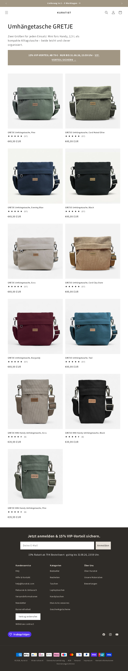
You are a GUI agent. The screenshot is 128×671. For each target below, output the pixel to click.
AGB (69, 660)
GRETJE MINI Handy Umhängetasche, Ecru (27, 433)
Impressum (88, 660)
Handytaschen (57, 596)
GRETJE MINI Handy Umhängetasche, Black (85, 433)
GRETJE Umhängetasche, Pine (21, 132)
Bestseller (55, 571)
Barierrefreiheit (23, 609)
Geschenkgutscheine (60, 609)
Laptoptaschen (57, 590)
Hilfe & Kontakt (23, 577)
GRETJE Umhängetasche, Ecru (22, 282)
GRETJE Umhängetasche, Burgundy (24, 358)
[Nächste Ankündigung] (121, 3)
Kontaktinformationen (104, 660)
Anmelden (103, 545)
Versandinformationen (26, 596)
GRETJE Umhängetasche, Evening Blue (25, 207)
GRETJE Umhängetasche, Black (79, 207)
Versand (77, 660)
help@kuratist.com (25, 583)
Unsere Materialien (93, 577)
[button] (6, 12)
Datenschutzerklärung (56, 660)
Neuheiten (55, 577)
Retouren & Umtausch (26, 590)
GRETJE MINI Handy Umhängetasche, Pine (27, 508)
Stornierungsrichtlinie (65, 664)
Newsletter (21, 602)
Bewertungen (90, 583)
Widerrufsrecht (37, 660)
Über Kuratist (90, 571)
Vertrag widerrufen (28, 616)
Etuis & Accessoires (59, 602)
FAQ (18, 571)
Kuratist (24, 660)
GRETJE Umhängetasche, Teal (79, 358)
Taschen (54, 583)
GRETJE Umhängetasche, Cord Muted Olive (85, 132)
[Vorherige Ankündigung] (6, 3)
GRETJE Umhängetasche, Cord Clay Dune (84, 282)
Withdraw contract (25, 624)
